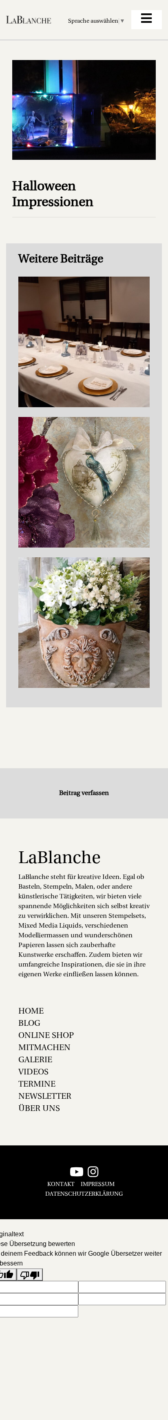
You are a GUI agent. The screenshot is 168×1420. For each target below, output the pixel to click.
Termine (36, 1085)
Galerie (35, 1060)
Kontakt (61, 1185)
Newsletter (44, 1097)
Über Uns (39, 1109)
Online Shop (46, 1036)
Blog (29, 1024)
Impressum (98, 1185)
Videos (33, 1072)
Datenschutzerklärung (84, 1194)
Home (31, 1012)
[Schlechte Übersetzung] (30, 1274)
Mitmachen (44, 1048)
